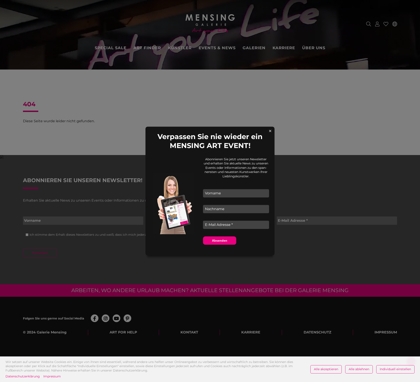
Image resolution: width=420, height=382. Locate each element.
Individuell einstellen (395, 369)
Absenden (219, 240)
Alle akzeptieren (326, 369)
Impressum (52, 376)
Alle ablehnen (359, 369)
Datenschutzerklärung (22, 376)
